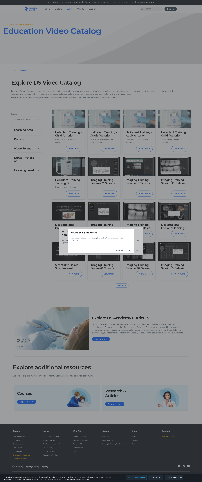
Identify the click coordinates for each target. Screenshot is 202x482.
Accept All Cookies (174, 477)
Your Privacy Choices (136, 477)
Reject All (156, 477)
